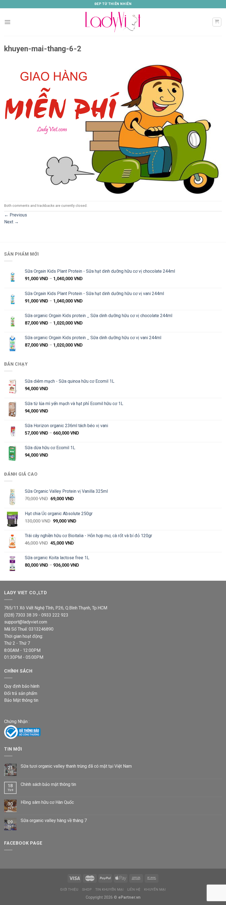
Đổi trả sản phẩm (20, 693)
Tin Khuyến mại (109, 889)
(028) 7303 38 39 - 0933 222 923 (36, 615)
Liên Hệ (134, 889)
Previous (15, 215)
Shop (87, 889)
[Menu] (7, 22)
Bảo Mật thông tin (21, 700)
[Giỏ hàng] (217, 22)
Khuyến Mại (155, 889)
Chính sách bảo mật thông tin (48, 784)
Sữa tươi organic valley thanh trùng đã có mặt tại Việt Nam (76, 766)
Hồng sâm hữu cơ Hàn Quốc (47, 802)
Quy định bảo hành (21, 686)
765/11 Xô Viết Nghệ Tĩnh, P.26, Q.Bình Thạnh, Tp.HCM (55, 608)
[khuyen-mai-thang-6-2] (113, 129)
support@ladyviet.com (25, 622)
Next (11, 221)
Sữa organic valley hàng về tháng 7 (54, 820)
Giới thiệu (69, 889)
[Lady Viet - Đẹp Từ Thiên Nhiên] (113, 22)
